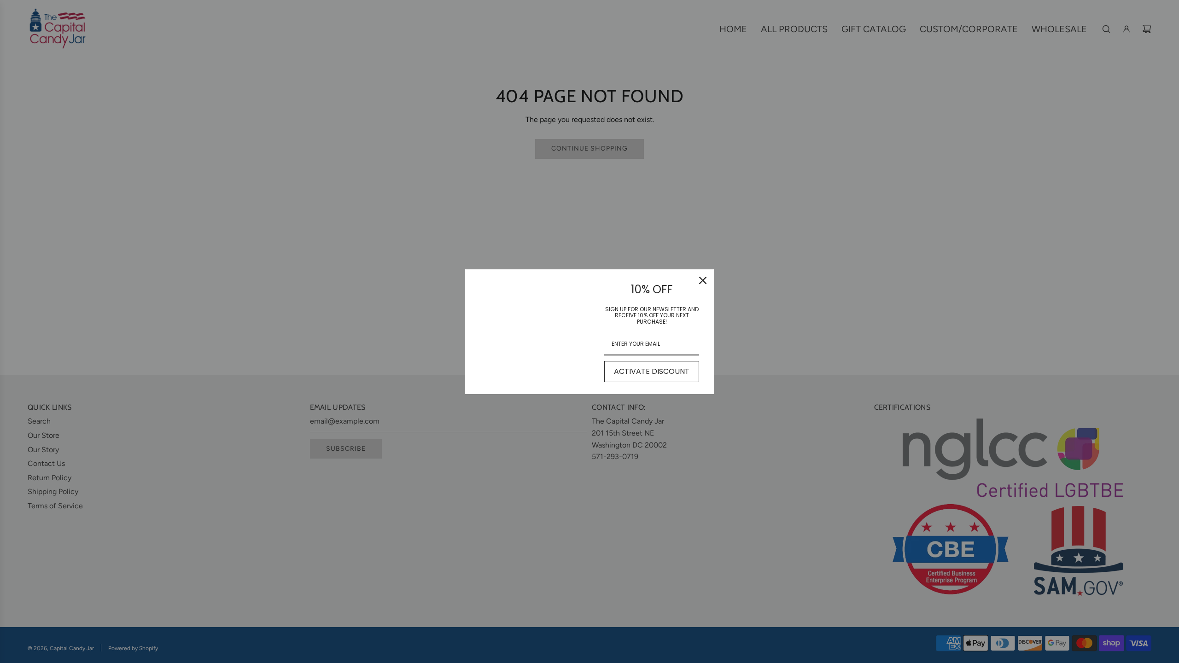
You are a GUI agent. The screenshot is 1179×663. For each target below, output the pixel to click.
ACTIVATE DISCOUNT (651, 371)
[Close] (703, 280)
